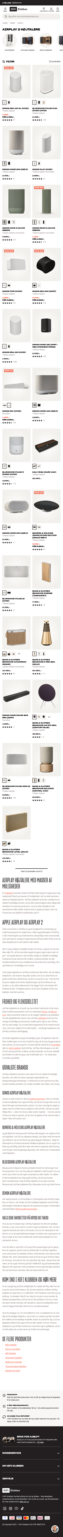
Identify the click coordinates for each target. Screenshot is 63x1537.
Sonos (44, 1012)
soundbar (55, 1045)
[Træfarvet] (34, 466)
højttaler (9, 893)
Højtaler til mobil (12, 1371)
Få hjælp (40, 1442)
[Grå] (34, 527)
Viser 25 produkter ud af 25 (31, 871)
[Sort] (9, 102)
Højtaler (12, 23)
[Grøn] (4, 222)
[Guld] (39, 527)
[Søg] (6, 16)
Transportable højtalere (15, 1366)
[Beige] (44, 102)
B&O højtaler (11, 1345)
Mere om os (24, 1502)
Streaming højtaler (13, 1358)
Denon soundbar (12, 1349)
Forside (5, 23)
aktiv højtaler (15, 1048)
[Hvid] (4, 102)
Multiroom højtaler (13, 1362)
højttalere (42, 1018)
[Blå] (34, 717)
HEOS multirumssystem (26, 1209)
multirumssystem (37, 1099)
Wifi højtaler (10, 1353)
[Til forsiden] (18, 9)
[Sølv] (4, 163)
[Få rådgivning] (55, 1529)
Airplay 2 (20, 23)
